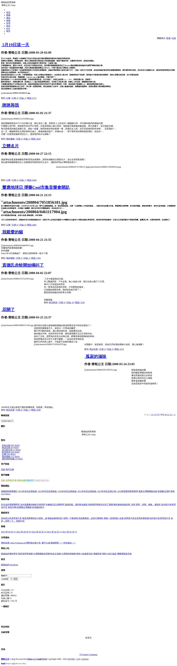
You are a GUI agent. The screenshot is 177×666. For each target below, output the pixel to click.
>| (174, 414)
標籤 (8, 15)
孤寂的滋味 (95, 356)
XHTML (71, 659)
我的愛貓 (10, 139)
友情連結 (5, 537)
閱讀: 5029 (36, 139)
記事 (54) (6, 454)
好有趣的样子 (38, 507)
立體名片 (10, 146)
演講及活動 (40, 480)
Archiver (85, 659)
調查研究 (30, 480)
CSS (78, 659)
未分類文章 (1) (8, 450)
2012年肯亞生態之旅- (107, 491)
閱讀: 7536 (79, 302)
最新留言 (5, 513)
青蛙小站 (5, 548)
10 (166, 414)
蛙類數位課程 (164, 491)
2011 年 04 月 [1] (54, 532)
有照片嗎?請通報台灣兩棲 (19, 507)
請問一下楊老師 (70, 518)
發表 (8, 26)
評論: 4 (27, 139)
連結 (8, 18)
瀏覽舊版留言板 (124, 554)
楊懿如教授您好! (55, 518)
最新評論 (5, 499)
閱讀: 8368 (31, 180)
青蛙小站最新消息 (84, 554)
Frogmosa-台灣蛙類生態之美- (28, 543)
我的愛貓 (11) (8, 457)
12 (171, 414)
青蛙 (3, 480)
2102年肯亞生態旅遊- (67, 491)
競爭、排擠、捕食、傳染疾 (148, 504)
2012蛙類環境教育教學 (127, 491)
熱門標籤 (5, 475)
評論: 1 (27, 410)
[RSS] (17, 445)
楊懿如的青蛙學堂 (9, 554)
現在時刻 (5, 627)
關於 (3, 426)
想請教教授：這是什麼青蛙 (90, 518)
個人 (48, 480)
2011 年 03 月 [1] (69, 532)
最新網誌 (5, 486)
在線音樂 (5, 632)
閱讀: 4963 (31, 225)
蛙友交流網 (55, 554)
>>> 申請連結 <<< (67, 543)
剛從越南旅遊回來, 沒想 (124, 504)
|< (147, 414)
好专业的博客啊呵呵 (10, 504)
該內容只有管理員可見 (11, 518)
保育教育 (10, 480)
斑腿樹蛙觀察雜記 (9, 491)
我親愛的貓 (12, 232)
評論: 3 (22, 98)
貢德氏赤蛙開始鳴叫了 (22, 265)
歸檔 (8, 20)
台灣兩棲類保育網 (41, 554)
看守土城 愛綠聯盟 (50, 543)
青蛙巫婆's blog (8, 543)
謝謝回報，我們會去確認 (76, 504)
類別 (3, 440)
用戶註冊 (10, 469)
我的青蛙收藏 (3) (9, 459)
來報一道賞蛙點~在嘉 (114, 518)
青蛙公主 (5, 659)
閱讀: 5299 (36, 410)
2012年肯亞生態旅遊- (27, 491)
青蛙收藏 (21, 480)
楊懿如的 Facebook (9, 565)
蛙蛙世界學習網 (25, 554)
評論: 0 (22, 225)
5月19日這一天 (15, 44)
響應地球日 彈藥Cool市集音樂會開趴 (35, 187)
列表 (174, 38)
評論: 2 (27, 258)
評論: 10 (70, 302)
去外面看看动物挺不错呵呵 (32, 504)
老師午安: (20, 521)
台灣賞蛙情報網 (68, 554)
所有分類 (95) (8, 445)
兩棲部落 (97, 554)
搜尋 (3, 570)
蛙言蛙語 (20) (8, 452)
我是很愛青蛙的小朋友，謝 (34, 518)
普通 (168, 38)
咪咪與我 (10, 105)
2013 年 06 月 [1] (8, 532)
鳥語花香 (94, 349)
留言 (8, 31)
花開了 (8, 309)
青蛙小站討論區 (109, 554)
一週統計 (5, 606)
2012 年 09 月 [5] (23, 532)
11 (168, 414)
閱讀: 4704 (36, 258)
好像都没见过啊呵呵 (55, 504)
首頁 (8, 12)
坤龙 (13, 663)
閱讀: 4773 (31, 98)
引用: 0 (15, 98)
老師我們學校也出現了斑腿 (100, 504)
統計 (3, 585)
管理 (8, 23)
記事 (8, 98)
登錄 (3, 469)
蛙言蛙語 (53, 302)
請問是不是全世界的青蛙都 (136, 518)
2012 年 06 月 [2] (39, 532)
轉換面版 (5, 415)
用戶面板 (5, 464)
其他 (3, 649)
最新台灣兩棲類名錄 (148, 491)
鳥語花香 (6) (7, 448)
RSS (8, 28)
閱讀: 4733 (119, 349)
